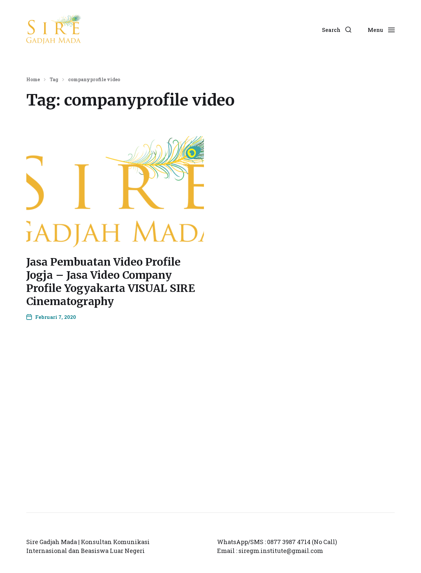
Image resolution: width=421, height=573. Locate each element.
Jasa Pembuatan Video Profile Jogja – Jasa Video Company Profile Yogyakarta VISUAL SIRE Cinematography (110, 281)
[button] (336, 29)
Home (33, 79)
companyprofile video (94, 79)
